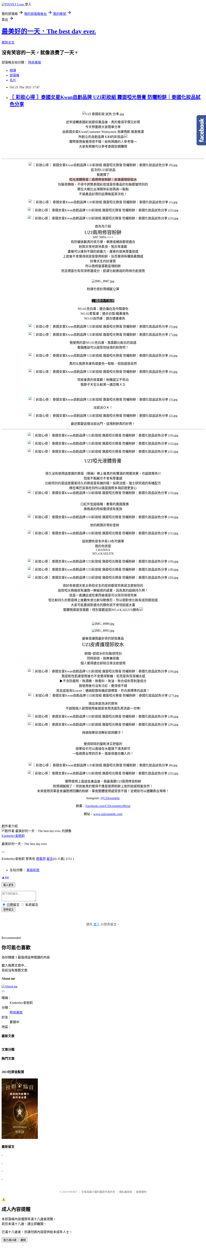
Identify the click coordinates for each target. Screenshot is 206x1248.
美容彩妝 (33, 870)
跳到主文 (8, 42)
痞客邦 (41, 858)
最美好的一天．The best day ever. (49, 31)
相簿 (13, 70)
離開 (23, 1240)
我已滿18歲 (9, 1240)
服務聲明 (141, 1191)
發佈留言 (8, 909)
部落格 (14, 75)
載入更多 (8, 885)
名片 (13, 80)
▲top (5, 877)
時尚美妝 (34, 62)
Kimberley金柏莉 (13, 836)
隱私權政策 (125, 1191)
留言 (49, 858)
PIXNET (72, 1191)
